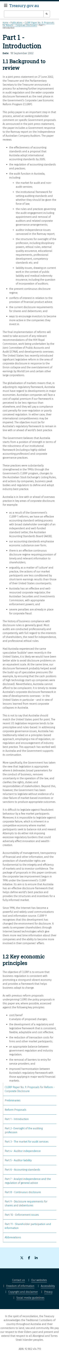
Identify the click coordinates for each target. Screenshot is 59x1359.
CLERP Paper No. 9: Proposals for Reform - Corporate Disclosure (28, 24)
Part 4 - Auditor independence (23, 1151)
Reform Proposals (15, 1109)
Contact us (18, 1280)
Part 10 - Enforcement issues (22, 1214)
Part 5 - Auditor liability (18, 1160)
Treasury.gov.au (24, 5)
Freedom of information (20, 1286)
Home (5, 22)
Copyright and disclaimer (23, 1291)
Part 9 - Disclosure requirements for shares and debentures (26, 1203)
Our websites (39, 1280)
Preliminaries (12, 1100)
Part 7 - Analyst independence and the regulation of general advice (28, 1180)
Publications (16, 22)
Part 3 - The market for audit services (27, 1141)
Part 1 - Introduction (17, 1119)
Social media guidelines (30, 1297)
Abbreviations (13, 1237)
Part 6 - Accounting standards (22, 1169)
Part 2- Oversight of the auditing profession (24, 1130)
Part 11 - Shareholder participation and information (28, 1226)
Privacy (48, 1291)
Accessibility (48, 1286)
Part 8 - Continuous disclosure (23, 1192)
